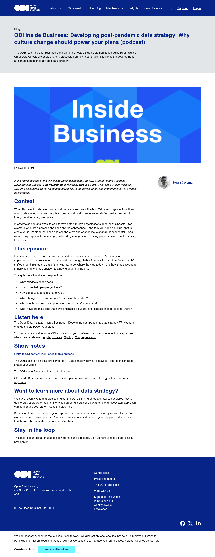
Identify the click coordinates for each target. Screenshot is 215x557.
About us (55, 8)
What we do (75, 8)
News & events (153, 8)
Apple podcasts (52, 337)
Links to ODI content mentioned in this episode (44, 354)
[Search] (170, 8)
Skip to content (26, 17)
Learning (95, 8)
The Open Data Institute (29, 322)
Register (182, 8)
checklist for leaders (58, 371)
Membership (113, 8)
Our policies (101, 473)
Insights (133, 8)
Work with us (102, 491)
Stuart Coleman (183, 182)
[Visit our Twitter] (190, 523)
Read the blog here (60, 406)
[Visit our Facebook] (182, 523)
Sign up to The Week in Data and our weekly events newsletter (107, 503)
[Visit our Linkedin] (198, 523)
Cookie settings (24, 549)
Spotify (68, 337)
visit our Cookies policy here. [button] (142, 540)
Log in (197, 8)
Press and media (104, 479)
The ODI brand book (106, 485)
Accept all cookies (56, 549)
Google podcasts (85, 337)
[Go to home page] (29, 8)
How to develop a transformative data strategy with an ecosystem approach (71, 417)
